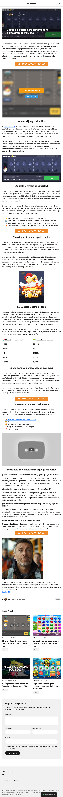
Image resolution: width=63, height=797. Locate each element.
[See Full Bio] (11, 592)
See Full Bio (6, 592)
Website (7, 737)
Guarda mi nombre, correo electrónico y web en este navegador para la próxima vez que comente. (32, 747)
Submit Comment (12, 753)
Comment (8, 714)
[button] (3, 3)
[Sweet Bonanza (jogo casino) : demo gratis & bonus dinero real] (47, 625)
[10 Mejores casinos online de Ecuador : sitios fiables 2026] (16, 668)
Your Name (9, 728)
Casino (58, 599)
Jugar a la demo (31, 96)
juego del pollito (9, 126)
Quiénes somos (6, 781)
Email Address (37, 728)
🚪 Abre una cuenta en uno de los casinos (20, 419)
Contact (16, 781)
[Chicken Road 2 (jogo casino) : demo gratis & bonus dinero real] (16, 625)
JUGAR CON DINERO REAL (31, 91)
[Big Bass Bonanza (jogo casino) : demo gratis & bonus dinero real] (47, 668)
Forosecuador (31, 3)
